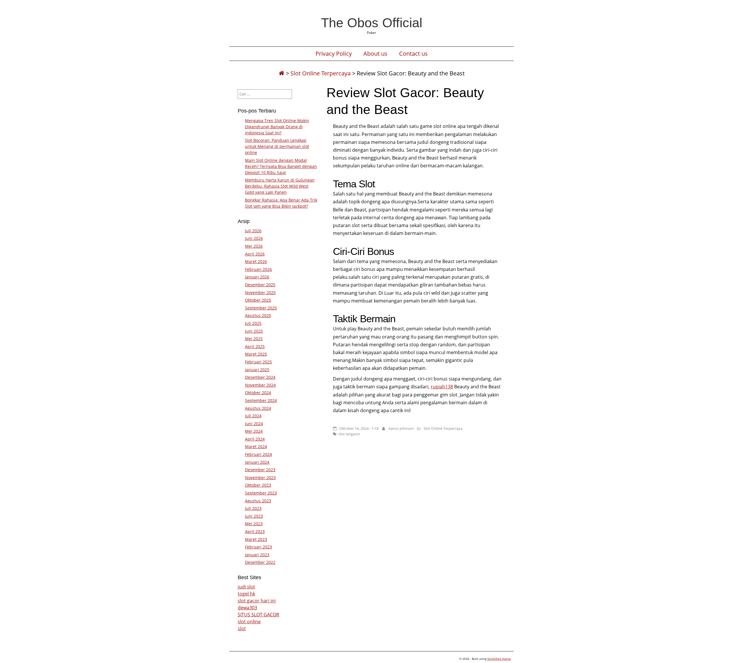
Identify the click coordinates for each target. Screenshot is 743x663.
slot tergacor (349, 433)
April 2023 (255, 531)
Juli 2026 (253, 230)
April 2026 (255, 254)
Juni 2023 (254, 516)
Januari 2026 (257, 277)
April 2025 (255, 346)
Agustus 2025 (258, 315)
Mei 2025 (254, 338)
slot (242, 628)
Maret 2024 (256, 446)
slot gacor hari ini (257, 600)
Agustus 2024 (258, 408)
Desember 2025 (260, 284)
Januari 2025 (257, 369)
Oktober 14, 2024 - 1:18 (358, 428)
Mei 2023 (254, 523)
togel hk (246, 593)
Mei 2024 (254, 431)
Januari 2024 (257, 462)
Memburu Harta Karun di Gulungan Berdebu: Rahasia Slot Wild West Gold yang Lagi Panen (280, 186)
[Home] (281, 73)
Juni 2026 (254, 238)
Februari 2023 (258, 547)
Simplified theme (499, 659)
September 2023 (261, 493)
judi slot (246, 587)
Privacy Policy (333, 53)
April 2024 (255, 439)
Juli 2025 (253, 323)
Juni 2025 (254, 331)
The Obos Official (371, 22)
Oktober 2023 (258, 485)
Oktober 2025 (258, 300)
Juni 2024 (254, 423)
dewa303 (247, 607)
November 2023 (260, 477)
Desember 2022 (260, 562)
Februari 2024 (258, 454)
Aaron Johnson (401, 428)
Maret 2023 (256, 539)
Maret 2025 (256, 354)
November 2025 (260, 292)
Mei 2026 (254, 246)
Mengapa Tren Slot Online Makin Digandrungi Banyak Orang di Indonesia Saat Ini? (277, 126)
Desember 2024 (260, 377)
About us (375, 53)
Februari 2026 (258, 269)
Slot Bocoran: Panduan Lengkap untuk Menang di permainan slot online (277, 146)
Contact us (413, 53)
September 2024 (261, 400)
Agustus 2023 (258, 500)
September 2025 (261, 308)
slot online (249, 621)
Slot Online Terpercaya (321, 73)
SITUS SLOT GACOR (258, 614)
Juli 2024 (253, 416)
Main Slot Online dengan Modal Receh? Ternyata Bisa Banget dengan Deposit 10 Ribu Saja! (281, 166)
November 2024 (260, 385)
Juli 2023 (253, 508)
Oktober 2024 (258, 392)
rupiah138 (442, 386)
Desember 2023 (260, 469)
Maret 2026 (256, 261)
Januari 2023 (257, 554)
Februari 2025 (258, 362)
